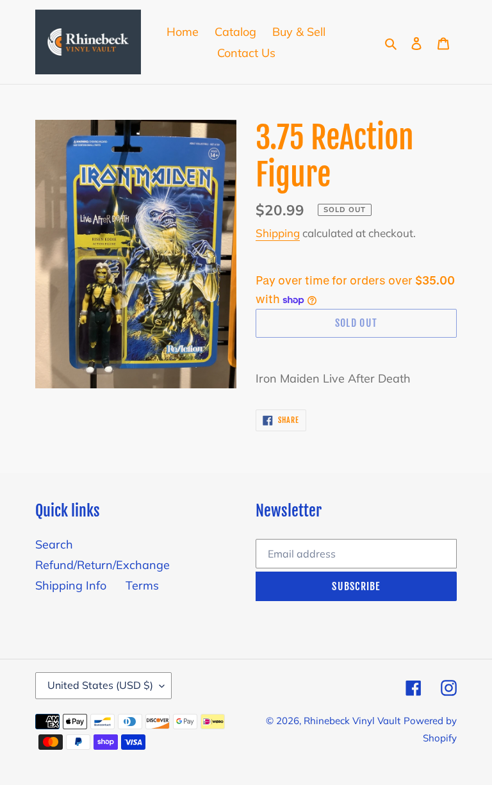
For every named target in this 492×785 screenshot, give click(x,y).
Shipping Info (70, 585)
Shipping (278, 233)
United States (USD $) (100, 685)
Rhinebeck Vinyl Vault (352, 721)
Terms (142, 585)
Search (54, 544)
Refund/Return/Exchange (102, 565)
